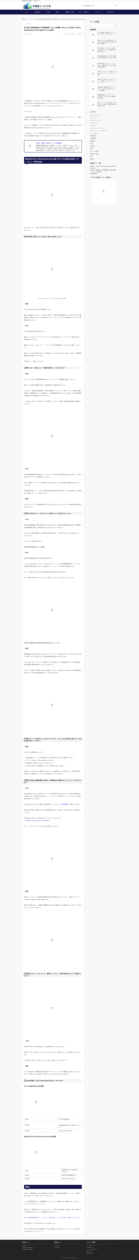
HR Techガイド (57, 1245)
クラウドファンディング (96, 120)
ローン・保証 (93, 133)
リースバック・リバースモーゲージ (99, 130)
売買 (91, 143)
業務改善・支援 (94, 153)
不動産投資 (93, 135)
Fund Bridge (57, 1247)
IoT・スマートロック (95, 115)
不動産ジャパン (25, 1245)
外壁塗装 (92, 146)
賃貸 (91, 156)
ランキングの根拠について (92, 1249)
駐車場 (92, 159)
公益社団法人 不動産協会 (27, 1249)
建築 (91, 148)
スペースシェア (94, 123)
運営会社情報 (89, 1253)
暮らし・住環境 (94, 151)
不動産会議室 (93, 173)
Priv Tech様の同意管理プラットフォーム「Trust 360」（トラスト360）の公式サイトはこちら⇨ (52, 1217)
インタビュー (28, 23)
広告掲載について (90, 1247)
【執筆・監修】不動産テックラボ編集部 (73, 34)
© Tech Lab (64, 1257)
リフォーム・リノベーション (97, 128)
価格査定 (92, 141)
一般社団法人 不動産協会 (27, 1247)
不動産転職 (93, 138)
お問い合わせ (89, 1251)
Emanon (75, 1257)
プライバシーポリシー (91, 1245)
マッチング (93, 125)
